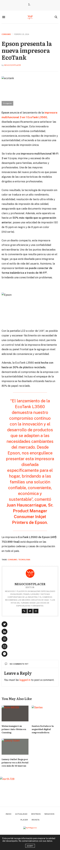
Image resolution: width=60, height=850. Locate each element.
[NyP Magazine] (30, 17)
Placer (24, 820)
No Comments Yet (19, 664)
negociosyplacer (12, 65)
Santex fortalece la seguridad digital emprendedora (43, 729)
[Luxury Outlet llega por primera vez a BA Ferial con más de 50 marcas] (15, 747)
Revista (36, 820)
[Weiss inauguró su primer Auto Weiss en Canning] (15, 714)
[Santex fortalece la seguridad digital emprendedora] (45, 714)
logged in (24, 679)
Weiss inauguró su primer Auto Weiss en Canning (14, 729)
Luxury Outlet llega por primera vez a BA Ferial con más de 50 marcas (15, 762)
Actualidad (21, 814)
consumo (12, 560)
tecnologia (24, 560)
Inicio (8, 814)
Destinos (36, 814)
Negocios (49, 814)
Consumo (6, 34)
